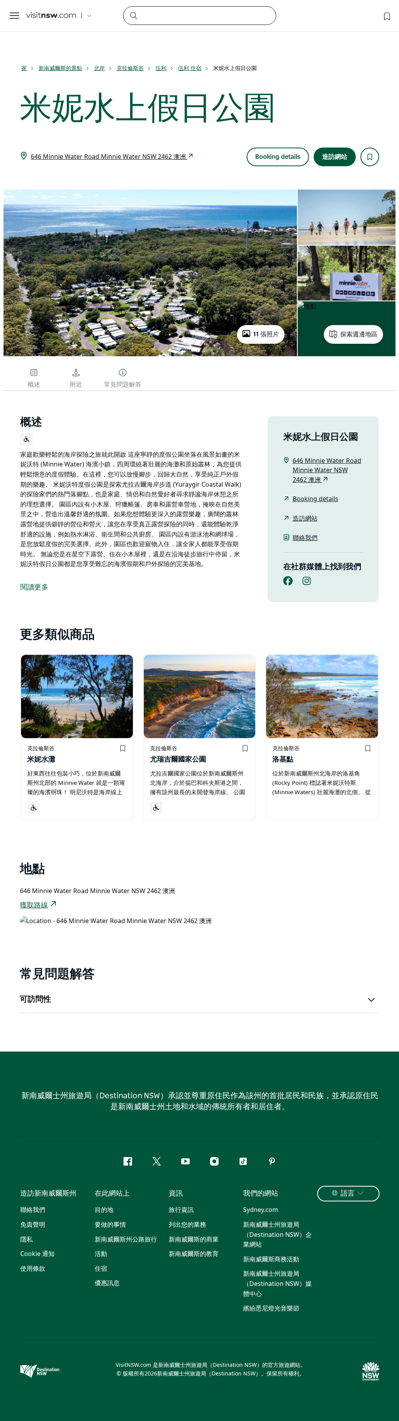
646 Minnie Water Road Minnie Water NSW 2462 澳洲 (109, 156)
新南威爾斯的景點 (60, 68)
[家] (51, 15)
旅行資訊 (181, 1209)
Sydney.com (260, 1209)
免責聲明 (32, 1224)
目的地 (104, 1209)
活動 (101, 1253)
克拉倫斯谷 (130, 68)
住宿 (101, 1268)
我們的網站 (260, 1193)
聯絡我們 (305, 537)
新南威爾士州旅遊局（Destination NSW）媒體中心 (277, 1283)
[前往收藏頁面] (386, 15)
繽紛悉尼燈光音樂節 (271, 1308)
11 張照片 (266, 334)
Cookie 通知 (37, 1253)
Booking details (277, 157)
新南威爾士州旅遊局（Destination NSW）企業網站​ (277, 1234)
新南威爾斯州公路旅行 (126, 1239)
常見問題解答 (122, 385)
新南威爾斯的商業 (194, 1239)
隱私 (26, 1239)
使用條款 (32, 1268)
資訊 (176, 1193)
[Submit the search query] (133, 15)
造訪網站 (334, 157)
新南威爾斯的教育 (194, 1253)
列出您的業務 (187, 1224)
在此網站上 (112, 1193)
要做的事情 (110, 1224)
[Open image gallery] (150, 355)
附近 (76, 385)
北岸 (99, 68)
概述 (34, 385)
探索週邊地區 (359, 334)
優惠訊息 (107, 1283)
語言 (348, 1193)
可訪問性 (35, 999)
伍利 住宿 (189, 68)
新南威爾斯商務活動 (271, 1259)
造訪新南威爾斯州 (48, 1193)
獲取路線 (34, 905)
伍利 (160, 68)
